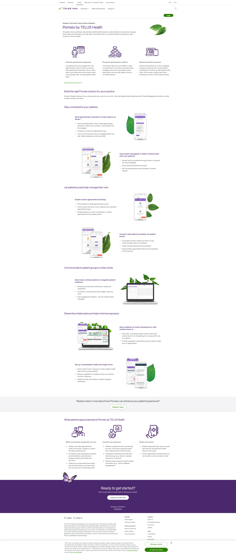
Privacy (150, 537)
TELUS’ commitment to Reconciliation (75, 535)
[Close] (171, 543)
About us (150, 519)
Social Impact (110, 2)
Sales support (129, 519)
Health (79, 2)
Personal (62, 2)
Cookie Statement (132, 550)
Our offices (151, 525)
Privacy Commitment (76, 552)
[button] (85, 8)
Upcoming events (130, 534)
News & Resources (98, 9)
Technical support (130, 522)
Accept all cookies (156, 550)
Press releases (129, 531)
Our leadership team (154, 522)
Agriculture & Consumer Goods (93, 2)
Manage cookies (156, 544)
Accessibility (151, 534)
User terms (151, 539)
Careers (150, 527)
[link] (98, 8)
